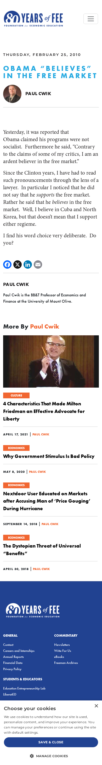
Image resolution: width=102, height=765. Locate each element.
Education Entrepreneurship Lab (24, 688)
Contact (8, 645)
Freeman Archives (66, 663)
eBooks (59, 657)
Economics (16, 448)
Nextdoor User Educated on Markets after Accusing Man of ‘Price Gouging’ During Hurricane (46, 501)
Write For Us (62, 651)
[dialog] (51, 732)
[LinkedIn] (28, 264)
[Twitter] (17, 264)
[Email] (38, 264)
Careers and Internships (19, 651)
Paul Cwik (38, 93)
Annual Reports (13, 657)
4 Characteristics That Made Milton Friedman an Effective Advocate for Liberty (44, 411)
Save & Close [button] (51, 742)
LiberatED (9, 694)
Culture (16, 395)
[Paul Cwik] (12, 93)
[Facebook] (7, 264)
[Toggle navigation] (90, 19)
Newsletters (62, 645)
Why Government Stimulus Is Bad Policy (48, 456)
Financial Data (12, 663)
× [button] (96, 706)
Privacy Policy (12, 669)
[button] (51, 756)
